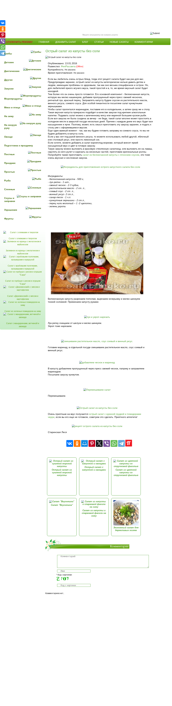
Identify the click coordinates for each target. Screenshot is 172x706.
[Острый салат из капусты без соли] (97, 408)
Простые (9, 171)
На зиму (9, 116)
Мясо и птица (12, 107)
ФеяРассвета (68, 66)
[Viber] (106, 443)
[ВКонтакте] (69, 443)
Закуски (9, 88)
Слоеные (9, 189)
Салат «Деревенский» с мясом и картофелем (22, 297)
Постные (9, 154)
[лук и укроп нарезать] (97, 317)
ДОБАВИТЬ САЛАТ (65, 42)
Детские (9, 62)
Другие (8, 79)
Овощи (8, 136)
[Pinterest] (92, 443)
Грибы (8, 53)
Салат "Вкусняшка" (62, 505)
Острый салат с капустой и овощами (94, 468)
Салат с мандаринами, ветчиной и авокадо (22, 325)
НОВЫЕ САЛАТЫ (119, 42)
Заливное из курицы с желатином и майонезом (23, 252)
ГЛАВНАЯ (44, 42)
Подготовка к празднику (18, 145)
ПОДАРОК (30, 47)
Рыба (7, 180)
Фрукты (8, 218)
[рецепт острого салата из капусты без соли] (97, 426)
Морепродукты (13, 98)
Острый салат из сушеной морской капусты (62, 472)
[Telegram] (121, 443)
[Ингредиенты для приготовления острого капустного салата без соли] (100, 167)
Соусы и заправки (9, 199)
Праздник (9, 163)
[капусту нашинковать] (97, 293)
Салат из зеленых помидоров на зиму (23, 311)
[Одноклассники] (77, 443)
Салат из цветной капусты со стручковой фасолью (126, 472)
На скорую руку (10, 126)
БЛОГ (85, 42)
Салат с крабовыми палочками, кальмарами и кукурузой (23, 267)
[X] (99, 443)
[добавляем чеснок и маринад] (97, 362)
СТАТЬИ (99, 42)
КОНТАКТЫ (12, 47)
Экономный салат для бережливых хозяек (126, 529)
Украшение (10, 209)
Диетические (11, 71)
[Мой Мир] (84, 443)
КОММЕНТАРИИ (144, 42)
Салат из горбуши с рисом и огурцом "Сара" (22, 282)
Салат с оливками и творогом (23, 238)
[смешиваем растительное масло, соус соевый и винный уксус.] (97, 341)
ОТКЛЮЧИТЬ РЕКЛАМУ (19, 42)
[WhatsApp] (114, 443)
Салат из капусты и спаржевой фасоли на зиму (94, 513)
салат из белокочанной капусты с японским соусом (111, 154)
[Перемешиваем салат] (97, 389)
